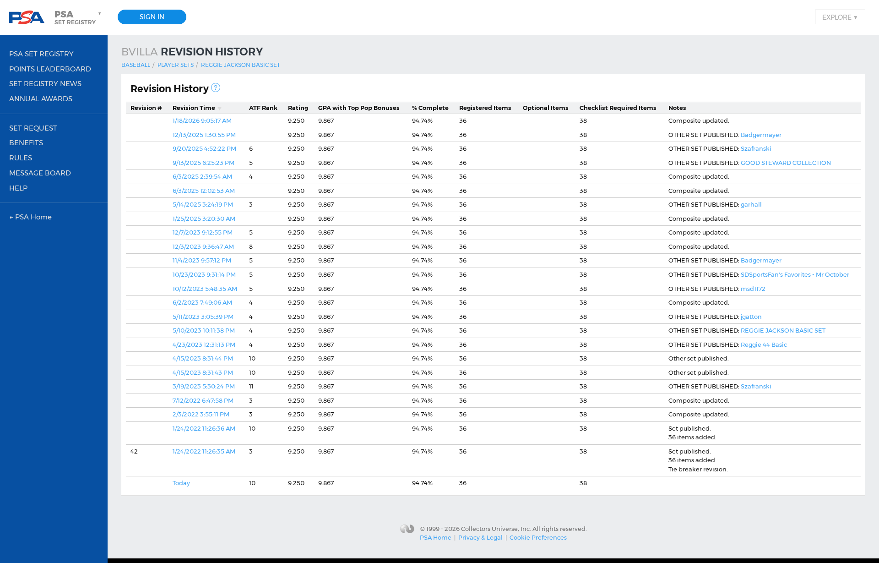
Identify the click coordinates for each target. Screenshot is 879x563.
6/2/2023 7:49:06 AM (202, 302)
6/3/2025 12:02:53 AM (204, 190)
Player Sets (175, 64)
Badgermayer (761, 134)
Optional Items (546, 107)
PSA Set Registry (41, 53)
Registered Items (485, 107)
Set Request (33, 128)
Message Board (40, 173)
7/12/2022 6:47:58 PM (203, 400)
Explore (840, 17)
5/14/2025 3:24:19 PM (203, 204)
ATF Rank (263, 107)
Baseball (135, 64)
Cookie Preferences (538, 537)
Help (18, 188)
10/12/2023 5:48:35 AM (205, 288)
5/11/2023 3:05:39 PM (203, 316)
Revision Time (194, 107)
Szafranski (756, 148)
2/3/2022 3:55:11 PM (201, 414)
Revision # (146, 107)
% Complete (430, 107)
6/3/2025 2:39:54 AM (202, 176)
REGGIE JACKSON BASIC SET (783, 330)
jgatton (751, 316)
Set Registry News (45, 83)
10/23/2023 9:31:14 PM (204, 274)
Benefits (26, 142)
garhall (751, 204)
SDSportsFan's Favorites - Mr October (795, 274)
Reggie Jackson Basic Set (240, 64)
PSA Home (435, 537)
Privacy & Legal (480, 537)
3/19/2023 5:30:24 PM (204, 386)
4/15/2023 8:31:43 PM (203, 372)
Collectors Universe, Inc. (496, 528)
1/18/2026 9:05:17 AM (202, 120)
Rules (20, 157)
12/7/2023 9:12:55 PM (203, 232)
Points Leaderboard (50, 69)
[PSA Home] (30, 18)
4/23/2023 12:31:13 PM (204, 344)
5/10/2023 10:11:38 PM (204, 330)
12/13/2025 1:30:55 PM (204, 134)
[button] (78, 17)
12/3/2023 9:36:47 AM (203, 246)
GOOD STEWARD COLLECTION (786, 162)
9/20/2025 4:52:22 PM (204, 148)
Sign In (152, 17)
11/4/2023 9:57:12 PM (202, 260)
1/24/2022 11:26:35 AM (204, 451)
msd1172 (753, 288)
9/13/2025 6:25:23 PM (203, 162)
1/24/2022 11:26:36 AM (204, 428)
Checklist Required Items (618, 107)
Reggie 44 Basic (764, 344)
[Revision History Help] (215, 87)
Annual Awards (40, 98)
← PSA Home (30, 217)
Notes (677, 107)
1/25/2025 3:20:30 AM (204, 218)
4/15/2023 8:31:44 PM (203, 358)
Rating (298, 107)
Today (181, 482)
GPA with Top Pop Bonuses (359, 107)
